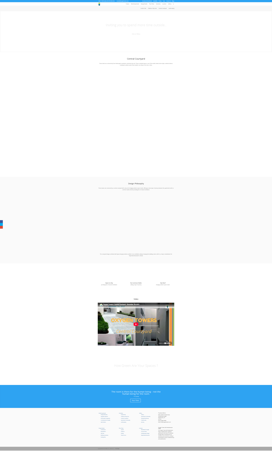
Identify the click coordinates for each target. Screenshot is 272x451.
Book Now (136, 38)
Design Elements (104, 414)
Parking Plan (103, 437)
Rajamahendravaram (145, 435)
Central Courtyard (163, 8)
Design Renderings (145, 418)
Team (164, 1)
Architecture (103, 429)
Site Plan (102, 433)
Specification (103, 422)
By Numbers (103, 431)
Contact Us (168, 1)
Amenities (158, 4)
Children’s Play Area (125, 416)
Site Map (117, 448)
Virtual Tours (123, 435)
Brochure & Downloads (147, 1)
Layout (122, 429)
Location (164, 4)
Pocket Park (143, 8)
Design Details (144, 4)
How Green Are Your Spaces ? (136, 365)
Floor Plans (151, 4)
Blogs (173, 1)
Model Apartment (135, 4)
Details (122, 433)
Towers (127, 4)
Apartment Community (125, 420)
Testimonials (143, 420)
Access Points (144, 431)
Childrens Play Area (152, 8)
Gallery (169, 4)
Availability (155, 1)
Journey (142, 422)
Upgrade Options (104, 416)
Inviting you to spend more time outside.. (136, 25)
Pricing (160, 1)
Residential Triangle (145, 429)
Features (122, 431)
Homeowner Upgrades (105, 418)
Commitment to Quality (105, 420)
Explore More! (136, 371)
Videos (142, 414)
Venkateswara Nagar (145, 433)
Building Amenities (104, 435)
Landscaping (171, 8)
